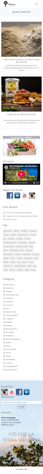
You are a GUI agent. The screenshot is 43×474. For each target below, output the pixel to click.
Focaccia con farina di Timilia (21, 114)
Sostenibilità (10, 360)
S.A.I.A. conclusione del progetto (19, 213)
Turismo (8, 363)
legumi (6, 258)
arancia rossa (23, 235)
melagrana (28, 258)
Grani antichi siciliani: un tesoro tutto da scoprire (21, 60)
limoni (12, 258)
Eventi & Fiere (10, 312)
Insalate (8, 322)
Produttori (9, 336)
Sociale (8, 356)
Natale (5, 262)
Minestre (8, 325)
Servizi (8, 353)
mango (19, 258)
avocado (33, 235)
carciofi (27, 239)
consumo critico (22, 246)
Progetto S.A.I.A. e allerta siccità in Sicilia (21, 216)
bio (4, 239)
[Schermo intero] (38, 183)
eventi (5, 250)
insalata (18, 254)
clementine (22, 243)
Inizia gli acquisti (21, 452)
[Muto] (34, 183)
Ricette (8, 342)
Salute (8, 346)
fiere (22, 250)
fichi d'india (14, 250)
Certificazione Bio (10, 243)
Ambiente (9, 288)
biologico (11, 239)
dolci (31, 246)
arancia (13, 235)
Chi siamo (9, 298)
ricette (31, 262)
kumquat (35, 254)
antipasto (33, 231)
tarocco (12, 270)
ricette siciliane (19, 266)
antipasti (24, 231)
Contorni (8, 305)
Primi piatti (9, 332)
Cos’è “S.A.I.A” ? (12, 219)
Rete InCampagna (12, 339)
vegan (27, 270)
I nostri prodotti (11, 315)
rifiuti (29, 266)
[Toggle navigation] (36, 4)
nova (19, 262)
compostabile (8, 246)
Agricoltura (9, 285)
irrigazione (26, 254)
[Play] (5, 183)
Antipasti (8, 291)
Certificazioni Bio (12, 295)
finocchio (29, 250)
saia (34, 266)
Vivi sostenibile (11, 370)
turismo (20, 270)
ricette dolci (7, 266)
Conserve (9, 302)
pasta (25, 262)
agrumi (16, 231)
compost (32, 243)
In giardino (9, 319)
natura (12, 262)
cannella (19, 239)
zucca (33, 270)
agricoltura (7, 231)
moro (36, 258)
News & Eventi (11, 329)
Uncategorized (11, 366)
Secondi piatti (10, 349)
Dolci (7, 308)
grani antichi (8, 254)
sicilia (5, 270)
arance (6, 235)
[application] (21, 174)
